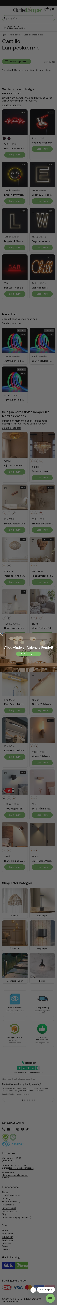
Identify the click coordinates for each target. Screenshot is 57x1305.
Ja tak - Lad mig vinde (28, 654)
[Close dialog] (1, 634)
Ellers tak (28, 658)
